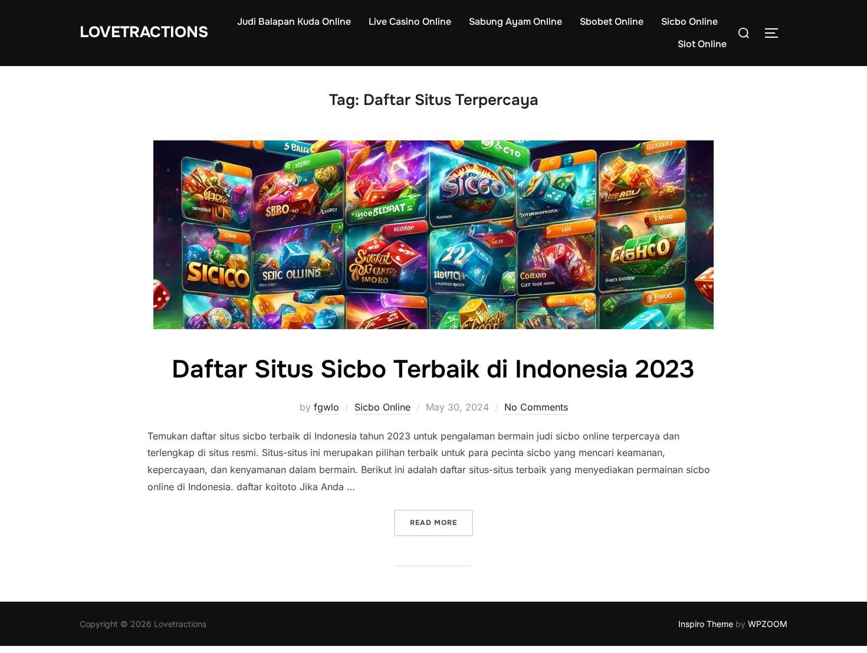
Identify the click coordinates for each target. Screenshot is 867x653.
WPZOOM (767, 624)
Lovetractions (144, 32)
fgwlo (326, 407)
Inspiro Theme (705, 624)
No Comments (536, 407)
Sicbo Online (689, 21)
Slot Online (702, 44)
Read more (441, 522)
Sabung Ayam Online (515, 21)
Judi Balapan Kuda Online (294, 21)
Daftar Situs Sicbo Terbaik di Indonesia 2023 (433, 369)
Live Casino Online (410, 21)
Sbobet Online (611, 21)
